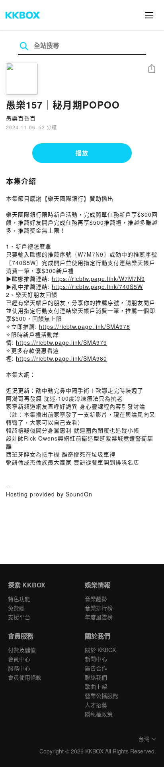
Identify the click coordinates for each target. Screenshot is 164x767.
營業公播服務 (101, 696)
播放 (82, 152)
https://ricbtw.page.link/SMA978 (84, 326)
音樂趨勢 (96, 599)
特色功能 (19, 599)
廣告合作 (96, 668)
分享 (151, 69)
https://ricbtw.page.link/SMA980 (61, 358)
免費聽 (16, 608)
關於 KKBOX (100, 650)
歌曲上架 (96, 686)
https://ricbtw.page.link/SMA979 (61, 342)
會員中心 (19, 659)
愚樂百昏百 (21, 118)
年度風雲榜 (99, 617)
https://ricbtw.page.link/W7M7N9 (98, 279)
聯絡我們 (96, 677)
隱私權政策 (99, 714)
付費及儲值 (22, 650)
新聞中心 (96, 659)
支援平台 (19, 617)
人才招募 (96, 705)
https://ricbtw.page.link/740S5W (97, 287)
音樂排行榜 (99, 608)
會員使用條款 (24, 677)
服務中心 (19, 668)
